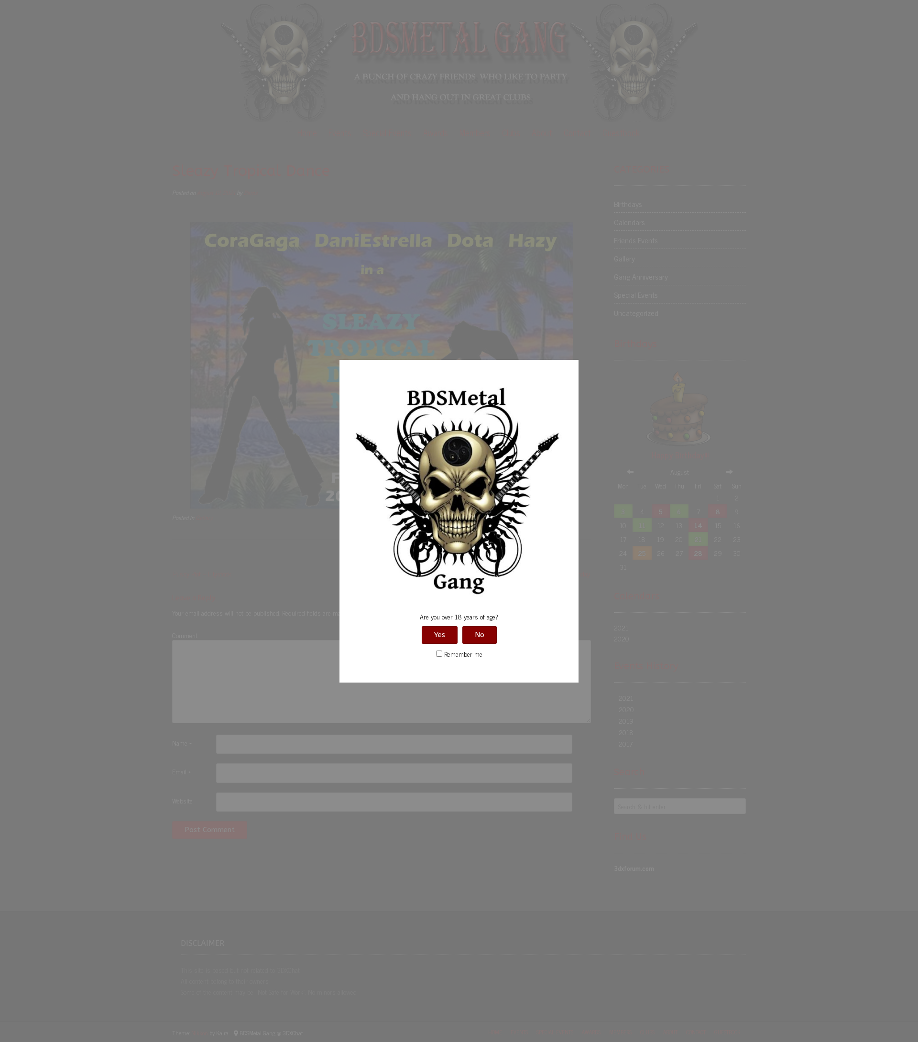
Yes (439, 634)
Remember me (462, 653)
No (479, 634)
